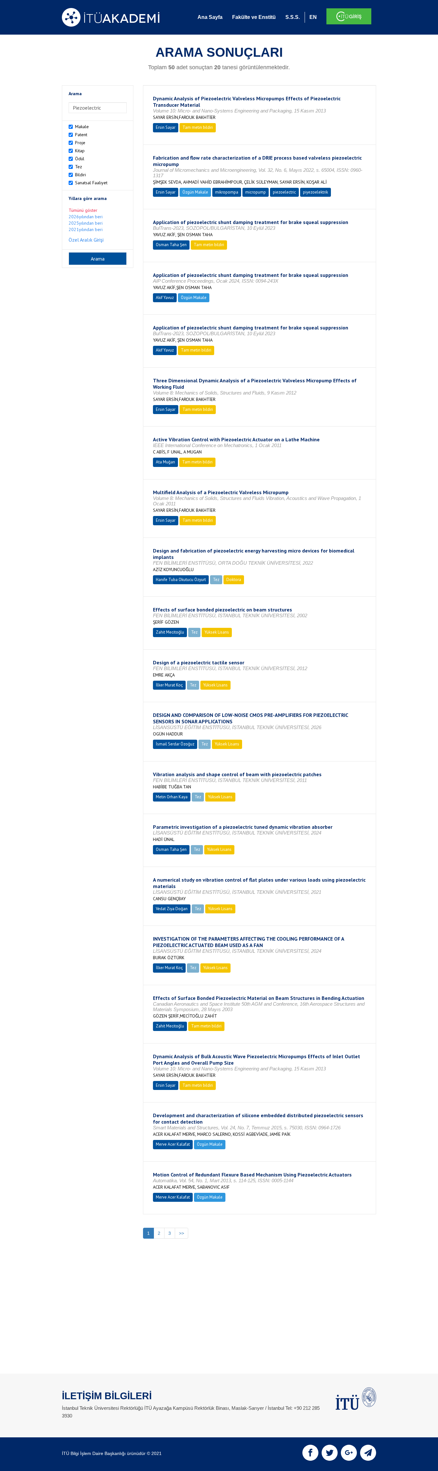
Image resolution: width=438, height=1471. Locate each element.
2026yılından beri (86, 217)
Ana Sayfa (210, 17)
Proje (80, 142)
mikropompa (226, 192)
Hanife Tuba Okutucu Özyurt (181, 579)
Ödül (79, 159)
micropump (255, 192)
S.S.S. (292, 17)
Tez (78, 167)
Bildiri (80, 175)
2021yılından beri (86, 229)
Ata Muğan (165, 462)
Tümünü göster (83, 210)
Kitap (80, 151)
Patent (81, 134)
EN (313, 17)
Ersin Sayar (165, 127)
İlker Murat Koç (169, 685)
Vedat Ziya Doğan (172, 908)
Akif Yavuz (165, 297)
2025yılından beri (86, 223)
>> (181, 1233)
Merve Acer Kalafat (173, 1144)
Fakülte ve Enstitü (254, 17)
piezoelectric (284, 192)
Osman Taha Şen (171, 244)
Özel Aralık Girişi (86, 240)
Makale (82, 126)
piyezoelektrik (315, 192)
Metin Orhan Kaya (172, 797)
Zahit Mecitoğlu (170, 632)
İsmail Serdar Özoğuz (175, 744)
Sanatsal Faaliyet (91, 183)
